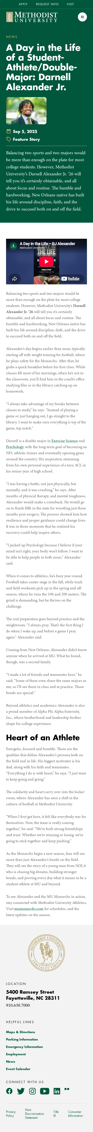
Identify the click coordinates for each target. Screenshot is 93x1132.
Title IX (56, 1113)
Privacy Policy (11, 1113)
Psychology (14, 447)
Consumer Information (75, 1113)
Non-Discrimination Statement (34, 1113)
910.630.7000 (18, 1005)
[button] (82, 17)
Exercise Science (64, 441)
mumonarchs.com (28, 909)
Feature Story (26, 139)
